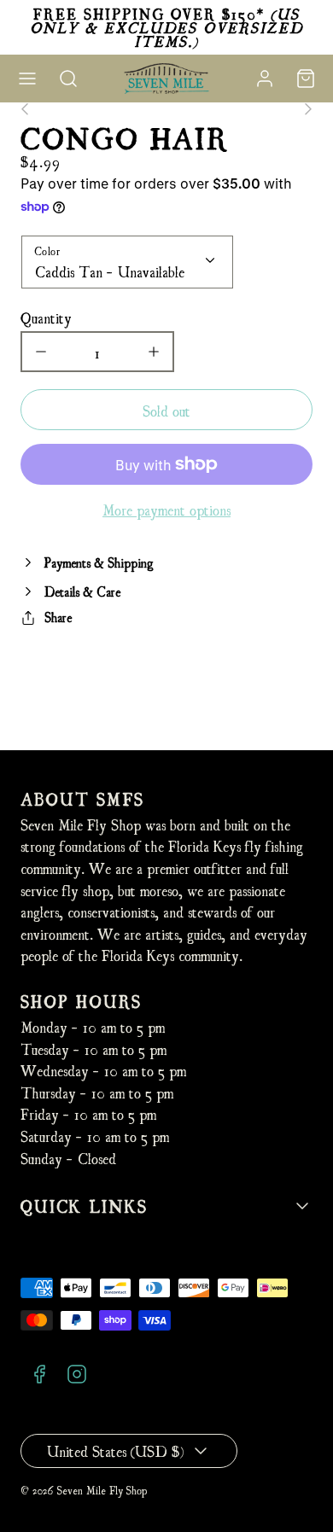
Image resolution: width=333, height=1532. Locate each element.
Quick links (84, 1205)
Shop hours (81, 1000)
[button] (27, 78)
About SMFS (82, 798)
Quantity (46, 317)
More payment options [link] (166, 509)
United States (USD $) (115, 1450)
